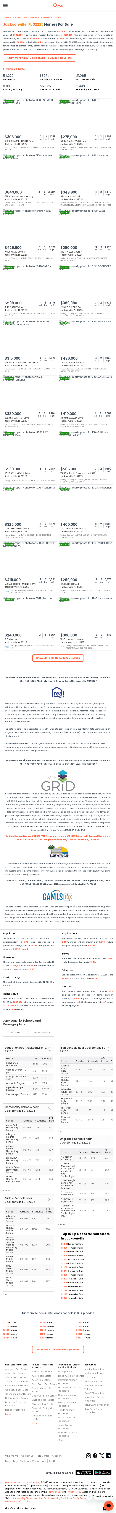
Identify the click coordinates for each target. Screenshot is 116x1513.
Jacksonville (46, 18)
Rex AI (52, 1461)
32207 (64, 1278)
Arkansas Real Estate (16, 1381)
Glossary (57, 1455)
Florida (33, 18)
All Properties (65, 1371)
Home (6, 18)
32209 (64, 1255)
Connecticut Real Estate (18, 1393)
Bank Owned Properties (97, 1404)
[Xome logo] (58, 5)
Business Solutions (94, 1373)
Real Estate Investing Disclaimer (55, 1498)
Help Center (43, 1455)
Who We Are (11, 1455)
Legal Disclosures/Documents (29, 1461)
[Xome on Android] (102, 1472)
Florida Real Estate (15, 1409)
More (8, 1414)
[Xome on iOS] (85, 1472)
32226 (64, 1294)
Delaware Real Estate (16, 1398)
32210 (64, 1251)
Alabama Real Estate (16, 1369)
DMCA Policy (79, 1498)
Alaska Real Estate (15, 1373)
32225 (58, 18)
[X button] (102, 1455)
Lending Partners (93, 1381)
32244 (64, 1259)
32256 (64, 1247)
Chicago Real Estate (42, 1404)
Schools (16, 1032)
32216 (64, 1282)
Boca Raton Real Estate (44, 1384)
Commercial (91, 1377)
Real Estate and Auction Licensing (22, 1482)
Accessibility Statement (25, 1498)
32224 (64, 1290)
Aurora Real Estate (41, 1375)
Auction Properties (94, 1369)
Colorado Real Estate (16, 1389)
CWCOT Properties (94, 1393)
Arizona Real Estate (15, 1377)
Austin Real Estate (41, 1379)
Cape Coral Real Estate (44, 1395)
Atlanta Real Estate (42, 1371)
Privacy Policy (74, 1491)
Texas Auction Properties (71, 1375)
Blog (7, 1461)
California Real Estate (16, 1385)
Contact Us (27, 1455)
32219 (64, 1263)
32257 (64, 1298)
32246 (64, 1271)
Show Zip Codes (58, 1349)
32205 (64, 1267)
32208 (64, 1274)
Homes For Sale (19, 18)
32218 (64, 1244)
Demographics (41, 1032)
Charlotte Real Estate (43, 1399)
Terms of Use (55, 1491)
